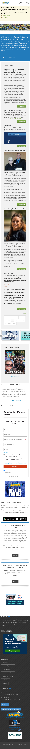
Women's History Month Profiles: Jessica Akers (15, 209)
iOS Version (5, 17)
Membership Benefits (8, 666)
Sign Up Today (15, 400)
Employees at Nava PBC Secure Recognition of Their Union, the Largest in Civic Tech (15, 70)
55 (12, 320)
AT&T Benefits (6, 669)
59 (5, 323)
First (6, 317)
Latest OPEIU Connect (8, 676)
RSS (25, 313)
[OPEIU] (5, 2)
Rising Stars (6, 662)
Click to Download (15, 376)
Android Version (6, 15)
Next (9, 323)
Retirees (5, 683)
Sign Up (15, 555)
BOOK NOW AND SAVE (15, 119)
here (16, 549)
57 (19, 320)
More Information (5, 629)
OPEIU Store (6, 680)
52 (23, 317)
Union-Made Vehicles (8, 673)
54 (9, 320)
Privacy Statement (19, 744)
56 (16, 320)
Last (14, 323)
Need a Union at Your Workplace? (11, 709)
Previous (12, 317)
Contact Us (5, 704)
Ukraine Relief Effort (9, 274)
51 (20, 317)
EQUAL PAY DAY (7, 126)
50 (16, 317)
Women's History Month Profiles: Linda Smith (14, 151)
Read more (22, 106)
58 (23, 320)
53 (5, 320)
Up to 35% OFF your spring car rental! (12, 111)
